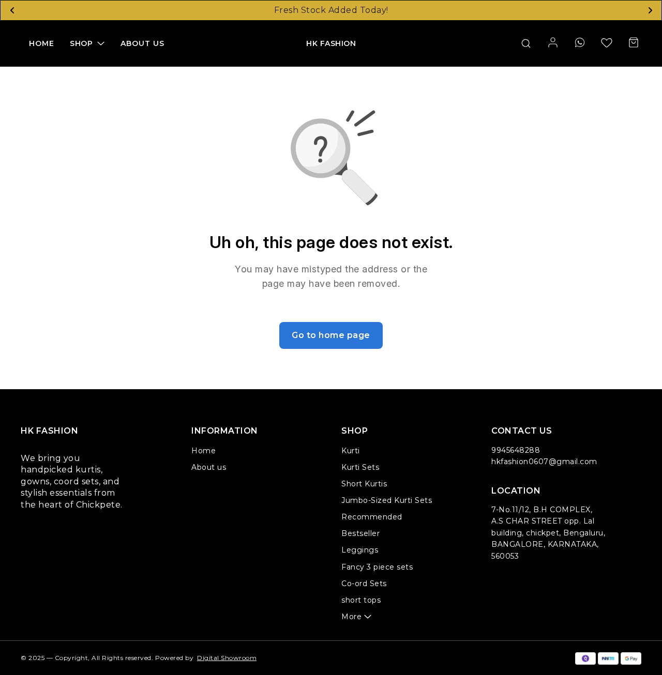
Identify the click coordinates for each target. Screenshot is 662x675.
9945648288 (515, 450)
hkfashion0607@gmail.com (544, 461)
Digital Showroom (227, 658)
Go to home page (331, 335)
